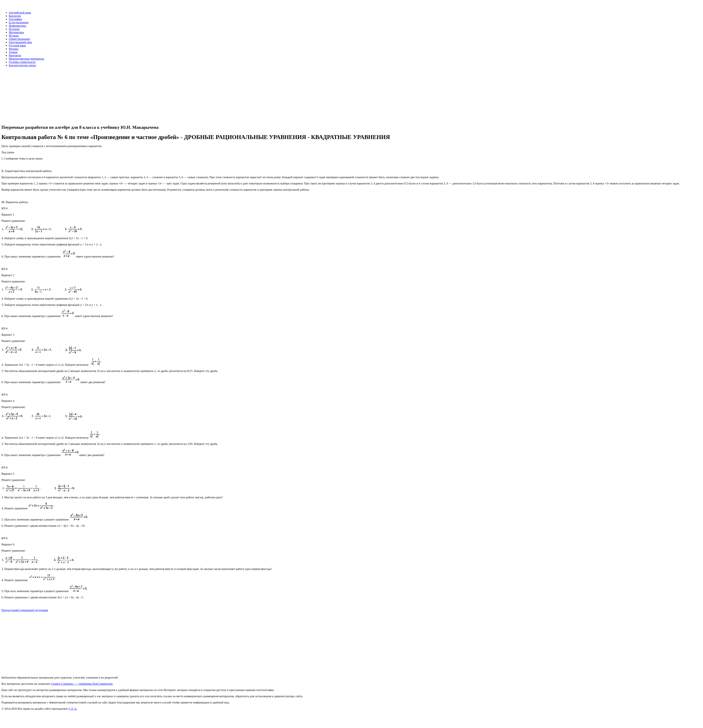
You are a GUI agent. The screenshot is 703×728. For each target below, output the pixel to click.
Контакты (15, 55)
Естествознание (19, 22)
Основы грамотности (22, 62)
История (14, 29)
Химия (13, 52)
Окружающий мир (20, 42)
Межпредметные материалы (26, 58)
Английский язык (20, 12)
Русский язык (17, 45)
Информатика (17, 25)
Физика (13, 48)
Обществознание (19, 38)
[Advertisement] (111, 95)
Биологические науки (22, 65)
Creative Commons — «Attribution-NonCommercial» (82, 683)
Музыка (14, 35)
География (15, 19)
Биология (15, 15)
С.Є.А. (73, 708)
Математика (16, 32)
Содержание (25, 610)
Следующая (40, 610)
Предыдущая (9, 610)
